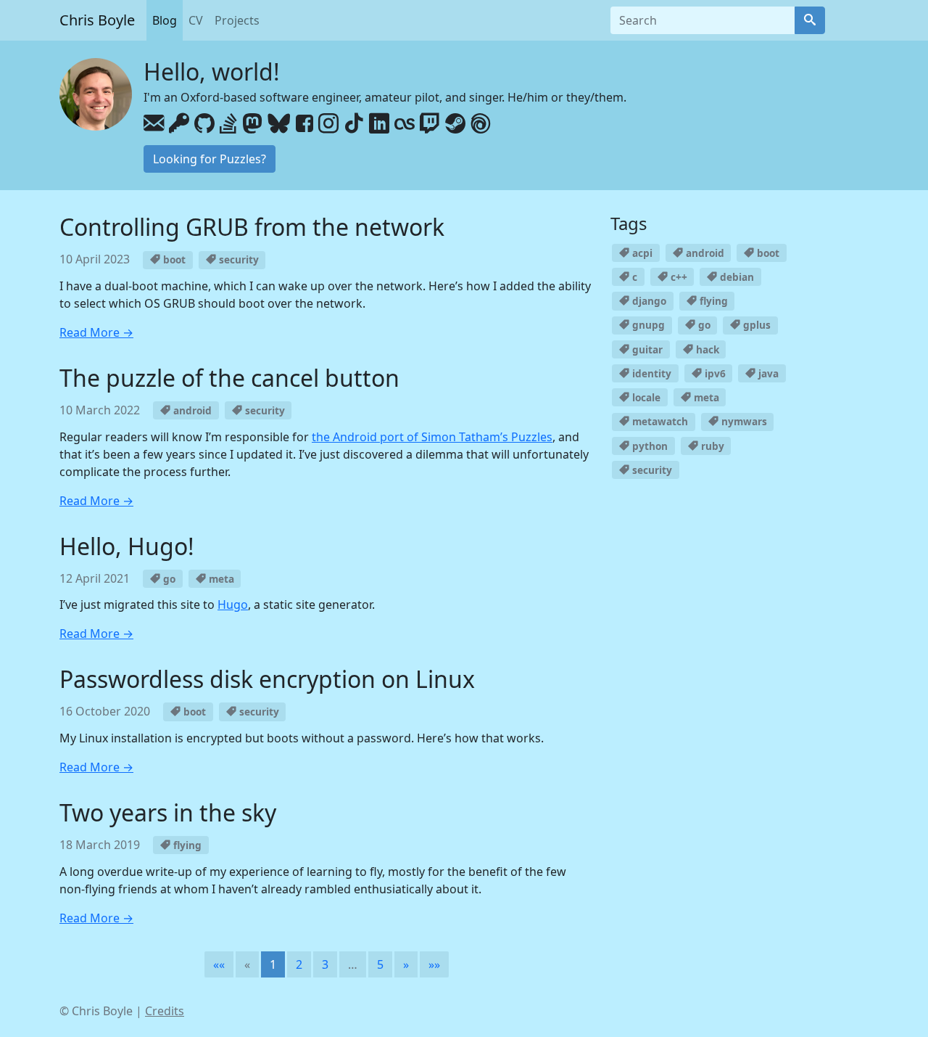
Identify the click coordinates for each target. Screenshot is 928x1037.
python (648, 446)
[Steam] (455, 124)
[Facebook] (304, 124)
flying (186, 845)
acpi (640, 253)
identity (650, 373)
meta (220, 579)
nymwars (742, 421)
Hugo (233, 604)
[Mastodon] (252, 124)
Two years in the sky (167, 812)
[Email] (154, 124)
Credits (164, 1011)
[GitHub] (204, 124)
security (237, 259)
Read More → (96, 332)
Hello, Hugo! (126, 546)
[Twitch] (430, 124)
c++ (677, 277)
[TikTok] (354, 124)
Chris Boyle (97, 20)
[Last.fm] (404, 124)
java (767, 373)
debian (735, 277)
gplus (755, 325)
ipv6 (714, 373)
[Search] (810, 20)
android (191, 410)
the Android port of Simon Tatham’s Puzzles (432, 437)
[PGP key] (179, 124)
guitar (646, 349)
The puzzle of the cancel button (229, 377)
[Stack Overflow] (228, 124)
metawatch (658, 421)
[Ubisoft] (481, 124)
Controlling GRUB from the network (251, 226)
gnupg (647, 325)
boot (173, 259)
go (167, 579)
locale (644, 397)
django (647, 301)
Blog (164, 20)
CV (195, 20)
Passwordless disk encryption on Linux (267, 678)
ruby (711, 446)
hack (706, 349)
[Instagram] (328, 124)
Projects (237, 20)
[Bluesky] (279, 124)
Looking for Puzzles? (209, 159)
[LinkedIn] (379, 124)
